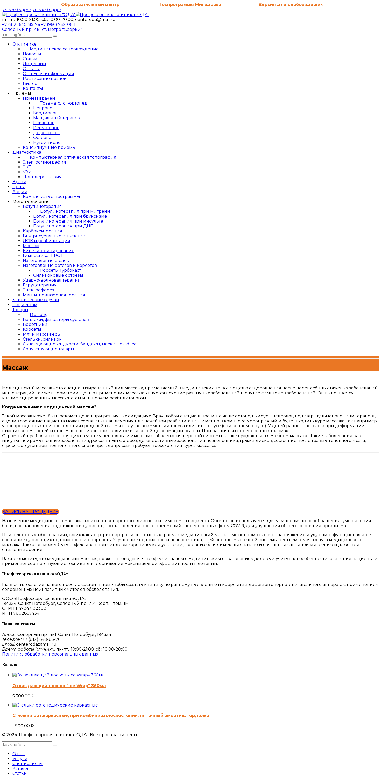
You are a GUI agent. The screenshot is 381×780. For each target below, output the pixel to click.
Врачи (19, 181)
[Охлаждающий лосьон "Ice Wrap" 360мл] (58, 675)
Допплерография (42, 176)
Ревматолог (46, 127)
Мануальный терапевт (57, 117)
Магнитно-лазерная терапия (54, 294)
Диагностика (26, 152)
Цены (18, 186)
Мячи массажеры (42, 334)
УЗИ (27, 172)
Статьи (30, 58)
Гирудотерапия (40, 285)
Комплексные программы (51, 196)
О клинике (24, 44)
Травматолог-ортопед (64, 103)
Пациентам (24, 304)
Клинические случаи (35, 299)
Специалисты (27, 763)
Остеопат (43, 137)
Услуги (19, 758)
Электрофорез (38, 290)
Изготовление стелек (46, 260)
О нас (18, 753)
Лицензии (34, 63)
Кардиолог (45, 113)
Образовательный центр (90, 4)
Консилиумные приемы (49, 147)
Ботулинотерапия (42, 206)
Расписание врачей (45, 78)
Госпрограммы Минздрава (190, 4)
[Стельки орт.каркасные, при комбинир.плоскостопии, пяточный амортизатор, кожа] (55, 705)
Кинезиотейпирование (48, 250)
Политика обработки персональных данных (50, 654)
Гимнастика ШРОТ (43, 255)
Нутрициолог (48, 142)
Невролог (43, 108)
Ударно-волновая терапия (52, 280)
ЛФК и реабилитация (46, 240)
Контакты (33, 88)
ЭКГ (27, 167)
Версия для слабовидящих (291, 4)
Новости (32, 53)
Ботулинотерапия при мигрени (75, 211)
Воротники (35, 324)
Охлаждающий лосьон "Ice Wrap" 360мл (59, 685)
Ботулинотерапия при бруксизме (70, 216)
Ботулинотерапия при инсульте (68, 221)
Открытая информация (48, 73)
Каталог (20, 768)
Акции (19, 191)
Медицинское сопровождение (64, 49)
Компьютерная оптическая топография (73, 157)
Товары (20, 309)
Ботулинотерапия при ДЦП (63, 226)
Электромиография (44, 162)
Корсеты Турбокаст (60, 270)
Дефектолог (46, 132)
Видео (30, 83)
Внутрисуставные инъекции (54, 235)
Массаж (31, 245)
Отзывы (31, 68)
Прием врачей (39, 98)
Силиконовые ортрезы (58, 275)
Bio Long (39, 314)
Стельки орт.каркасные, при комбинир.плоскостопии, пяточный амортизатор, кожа (110, 715)
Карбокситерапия (42, 231)
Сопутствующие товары (48, 349)
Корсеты (32, 329)
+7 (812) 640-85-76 (21, 24)
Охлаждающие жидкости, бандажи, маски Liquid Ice (80, 344)
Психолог (43, 122)
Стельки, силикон (42, 339)
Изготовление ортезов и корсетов (60, 265)
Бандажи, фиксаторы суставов (56, 319)
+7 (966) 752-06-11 (59, 24)
